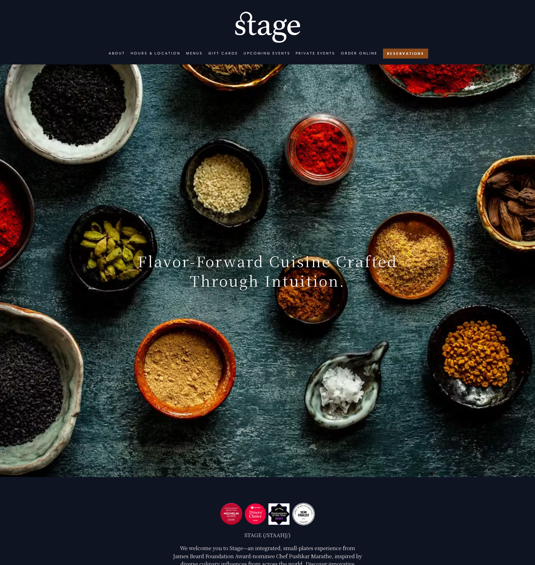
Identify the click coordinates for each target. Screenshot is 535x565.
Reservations (405, 53)
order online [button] (359, 53)
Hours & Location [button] (156, 53)
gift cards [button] (223, 53)
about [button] (117, 53)
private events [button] (315, 53)
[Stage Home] (267, 26)
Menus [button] (194, 53)
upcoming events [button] (267, 53)
